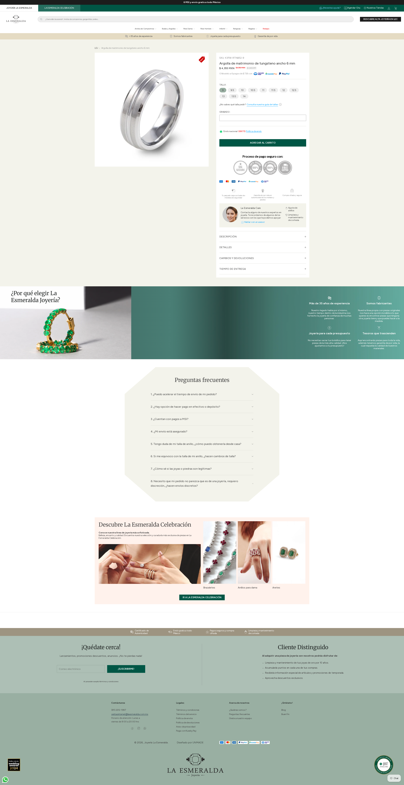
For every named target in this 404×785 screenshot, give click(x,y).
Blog (283, 710)
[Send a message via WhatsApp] (5, 779)
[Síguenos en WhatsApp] (145, 728)
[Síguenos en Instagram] (138, 728)
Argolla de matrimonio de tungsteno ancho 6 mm (125, 48)
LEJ (96, 48)
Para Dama (188, 29)
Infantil (222, 29)
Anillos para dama (247, 587)
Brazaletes (209, 587)
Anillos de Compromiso (144, 29)
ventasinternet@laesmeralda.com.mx (129, 714)
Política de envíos (184, 718)
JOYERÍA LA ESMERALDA (19, 8)
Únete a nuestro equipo (240, 718)
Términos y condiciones (187, 710)
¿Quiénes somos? (238, 710)
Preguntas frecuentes (239, 714)
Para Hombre (205, 29)
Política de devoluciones (188, 722)
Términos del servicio (186, 714)
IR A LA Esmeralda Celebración (202, 597)
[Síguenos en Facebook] (132, 728)
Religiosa (237, 29)
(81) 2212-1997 (118, 710)
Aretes (276, 587)
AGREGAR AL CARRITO (263, 142)
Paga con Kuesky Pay (186, 730)
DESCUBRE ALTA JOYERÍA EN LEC (380, 19)
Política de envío (254, 131)
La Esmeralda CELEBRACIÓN (59, 8)
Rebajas (266, 29)
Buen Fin (285, 714)
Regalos (251, 29)
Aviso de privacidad (185, 726)
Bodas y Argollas (168, 29)
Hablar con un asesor (254, 222)
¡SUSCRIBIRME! (126, 668)
